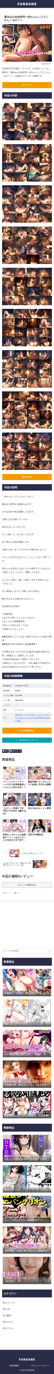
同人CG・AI (16, 751)
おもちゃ (22, 718)
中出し (32, 715)
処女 (20, 715)
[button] (49, 950)
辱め (16, 715)
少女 (35, 718)
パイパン (26, 715)
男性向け (41, 718)
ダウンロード (27, 85)
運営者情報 (14, 1366)
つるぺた (29, 718)
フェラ (38, 715)
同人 (6, 751)
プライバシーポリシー (40, 1366)
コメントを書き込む (27, 885)
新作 (19, 721)
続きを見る (27, 477)
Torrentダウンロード (28, 740)
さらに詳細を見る (27, 730)
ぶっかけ (45, 715)
